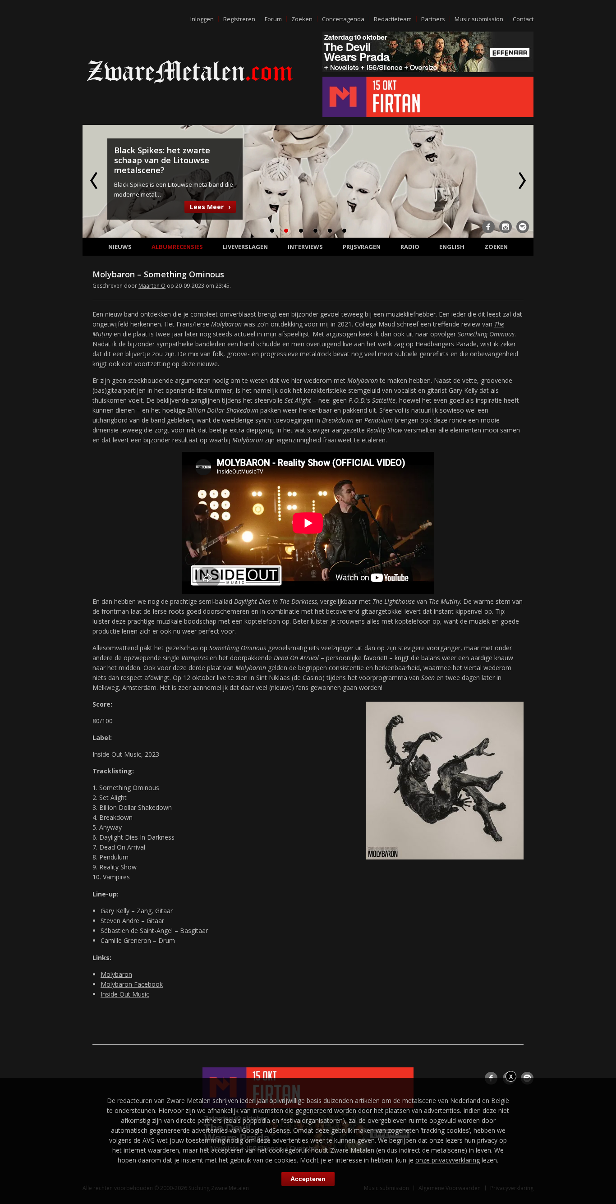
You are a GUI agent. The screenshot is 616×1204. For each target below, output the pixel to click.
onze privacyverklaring (447, 1160)
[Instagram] (505, 227)
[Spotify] (522, 227)
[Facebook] (488, 227)
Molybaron (116, 974)
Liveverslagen (245, 247)
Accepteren (308, 1178)
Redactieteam (393, 19)
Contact (523, 19)
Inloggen (202, 19)
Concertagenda (343, 19)
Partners (433, 19)
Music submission (479, 19)
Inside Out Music (125, 994)
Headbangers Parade (446, 344)
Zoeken (302, 19)
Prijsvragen (362, 247)
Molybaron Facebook (132, 984)
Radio (409, 247)
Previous (94, 180)
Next (521, 180)
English (451, 247)
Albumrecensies (177, 247)
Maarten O (151, 286)
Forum (273, 19)
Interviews (305, 247)
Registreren (239, 19)
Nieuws (120, 247)
